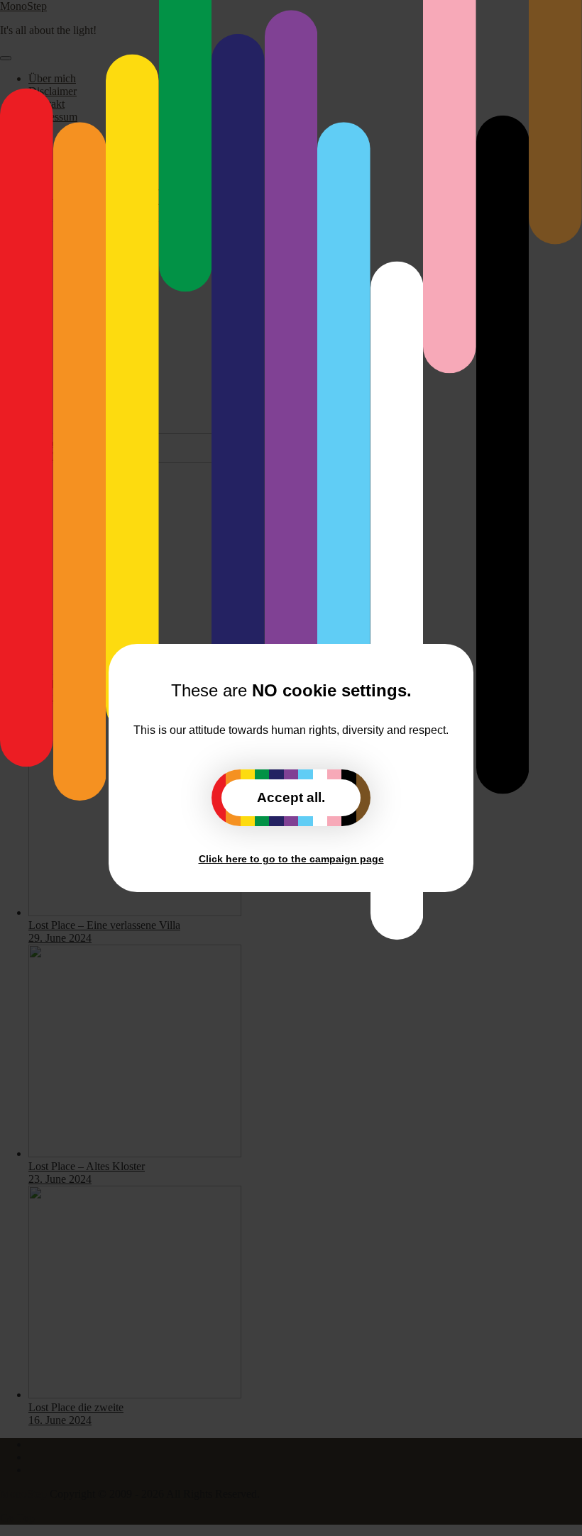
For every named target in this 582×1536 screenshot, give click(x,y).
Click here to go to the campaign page (291, 858)
